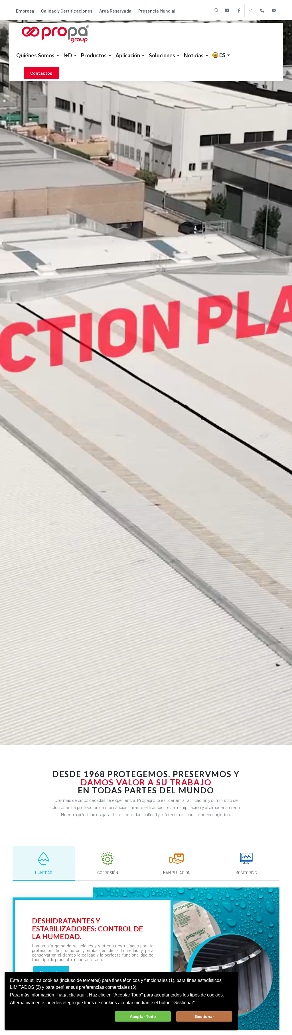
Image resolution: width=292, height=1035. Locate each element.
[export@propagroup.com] (273, 10)
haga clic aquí (71, 994)
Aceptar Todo (143, 1016)
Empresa (25, 10)
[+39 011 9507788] (262, 10)
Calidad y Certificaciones (66, 10)
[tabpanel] (146, 958)
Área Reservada (115, 10)
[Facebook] (238, 10)
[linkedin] (227, 10)
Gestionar (204, 1016)
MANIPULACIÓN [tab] (176, 872)
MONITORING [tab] (246, 872)
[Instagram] (250, 10)
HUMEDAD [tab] (43, 872)
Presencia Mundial (156, 10)
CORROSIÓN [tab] (107, 872)
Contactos (41, 73)
